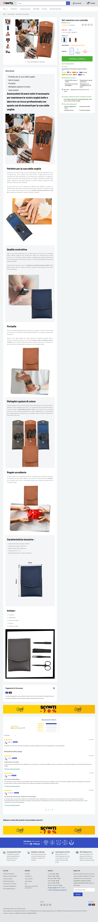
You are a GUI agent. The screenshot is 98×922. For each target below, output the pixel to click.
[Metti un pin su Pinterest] (86, 24)
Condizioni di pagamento (9, 886)
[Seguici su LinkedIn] (50, 905)
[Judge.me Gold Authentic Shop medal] (58, 842)
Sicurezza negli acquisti (70, 104)
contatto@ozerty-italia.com (59, 890)
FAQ (26, 883)
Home (4, 14)
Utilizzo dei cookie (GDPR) (10, 876)
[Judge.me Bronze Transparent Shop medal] (65, 842)
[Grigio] (69, 39)
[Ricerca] (68, 3)
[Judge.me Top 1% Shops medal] (71, 842)
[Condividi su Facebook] (83, 24)
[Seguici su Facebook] (41, 905)
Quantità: (64, 51)
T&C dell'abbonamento (9, 888)
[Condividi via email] (91, 24)
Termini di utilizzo (7, 878)
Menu (4, 9)
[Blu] (64, 39)
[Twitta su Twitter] (89, 24)
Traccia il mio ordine (25, 9)
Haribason (63, 22)
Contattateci (13, 9)
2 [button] (48, 810)
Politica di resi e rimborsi (9, 883)
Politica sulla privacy (8, 873)
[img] (8, 739)
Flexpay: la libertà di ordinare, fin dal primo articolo (77, 96)
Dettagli (78, 101)
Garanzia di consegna (69, 77)
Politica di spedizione (8, 881)
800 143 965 (36, 9)
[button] (65, 25)
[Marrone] (75, 39)
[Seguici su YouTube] (47, 905)
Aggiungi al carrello (77, 59)
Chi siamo (44, 9)
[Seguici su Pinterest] (44, 905)
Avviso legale (28, 881)
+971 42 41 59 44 (83, 911)
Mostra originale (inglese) (13, 769)
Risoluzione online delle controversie (31, 887)
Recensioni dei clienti (55, 9)
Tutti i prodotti (10, 14)
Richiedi (78, 894)
